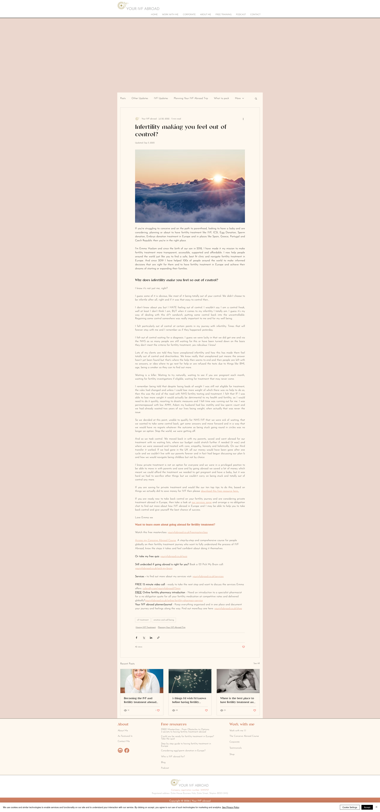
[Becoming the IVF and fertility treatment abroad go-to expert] (141, 681)
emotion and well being (164, 620)
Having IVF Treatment (146, 627)
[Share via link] (158, 637)
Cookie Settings (349, 807)
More (238, 98)
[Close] (376, 807)
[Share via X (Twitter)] (143, 637)
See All (257, 663)
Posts (123, 98)
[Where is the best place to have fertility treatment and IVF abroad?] (238, 681)
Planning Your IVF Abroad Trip (191, 98)
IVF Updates (161, 98)
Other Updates (140, 98)
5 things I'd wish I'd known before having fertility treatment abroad (189, 700)
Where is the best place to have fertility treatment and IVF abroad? (237, 700)
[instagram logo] (120, 750)
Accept (367, 807)
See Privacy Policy (230, 807)
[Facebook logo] (126, 750)
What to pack (221, 98)
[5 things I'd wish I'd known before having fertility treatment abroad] (190, 681)
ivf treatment (143, 620)
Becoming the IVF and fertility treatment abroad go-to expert (140, 700)
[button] (256, 98)
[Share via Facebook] (136, 637)
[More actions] (243, 119)
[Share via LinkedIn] (151, 637)
